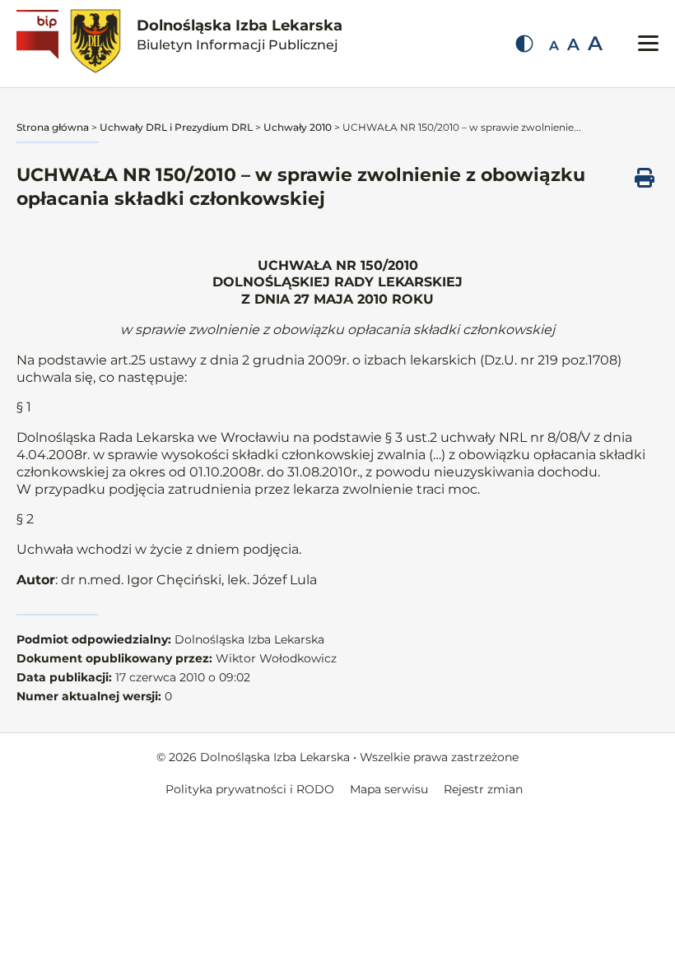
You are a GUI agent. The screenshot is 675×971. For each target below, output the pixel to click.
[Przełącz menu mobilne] (648, 43)
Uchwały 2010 (297, 127)
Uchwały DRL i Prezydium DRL (176, 127)
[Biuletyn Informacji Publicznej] (39, 43)
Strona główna (52, 127)
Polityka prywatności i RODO (249, 789)
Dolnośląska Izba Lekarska (239, 34)
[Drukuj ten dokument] (645, 178)
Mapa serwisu (389, 789)
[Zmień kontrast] (524, 43)
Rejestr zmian (483, 789)
